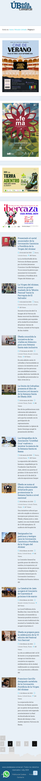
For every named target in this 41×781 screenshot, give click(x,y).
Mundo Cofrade (20, 29)
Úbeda (20, 357)
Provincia (31, 603)
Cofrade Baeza (22, 255)
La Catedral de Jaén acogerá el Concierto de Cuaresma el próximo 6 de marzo (27, 592)
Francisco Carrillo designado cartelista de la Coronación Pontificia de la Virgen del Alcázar (28, 684)
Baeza (36, 252)
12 (3, 749)
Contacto (20, 777)
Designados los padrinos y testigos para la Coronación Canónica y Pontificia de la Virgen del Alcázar (28, 540)
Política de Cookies (19, 774)
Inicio (11, 29)
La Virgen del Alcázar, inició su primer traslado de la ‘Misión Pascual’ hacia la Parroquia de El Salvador (28, 291)
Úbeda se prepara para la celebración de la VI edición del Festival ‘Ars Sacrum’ (28, 636)
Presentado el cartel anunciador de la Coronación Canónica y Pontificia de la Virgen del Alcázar (28, 243)
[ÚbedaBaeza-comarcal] (21, 7)
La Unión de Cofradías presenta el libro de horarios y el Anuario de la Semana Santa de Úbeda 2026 (28, 391)
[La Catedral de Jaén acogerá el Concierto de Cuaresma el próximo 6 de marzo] (9, 588)
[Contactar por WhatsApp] (6, 774)
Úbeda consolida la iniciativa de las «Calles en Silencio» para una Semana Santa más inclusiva (27, 342)
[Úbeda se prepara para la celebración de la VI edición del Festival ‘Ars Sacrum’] (9, 632)
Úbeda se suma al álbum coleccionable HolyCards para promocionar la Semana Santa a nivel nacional (28, 491)
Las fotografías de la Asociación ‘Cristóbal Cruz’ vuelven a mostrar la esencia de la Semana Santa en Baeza (28, 445)
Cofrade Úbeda (22, 354)
